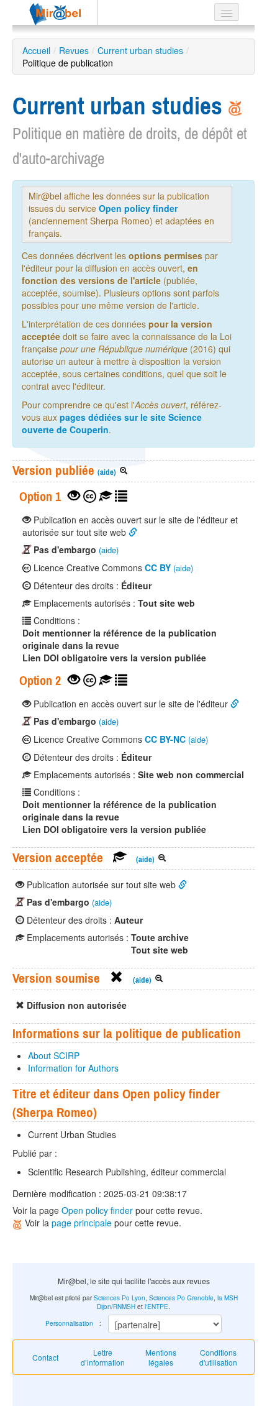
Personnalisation (69, 1323)
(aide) (106, 472)
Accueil (36, 50)
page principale (82, 1222)
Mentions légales (160, 1357)
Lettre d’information (103, 1357)
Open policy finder (138, 208)
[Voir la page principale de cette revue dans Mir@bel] (235, 105)
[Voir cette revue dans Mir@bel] (18, 1222)
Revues (74, 50)
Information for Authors (73, 1068)
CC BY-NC (165, 739)
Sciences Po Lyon (119, 1297)
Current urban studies (140, 50)
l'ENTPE (156, 1306)
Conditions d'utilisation (218, 1357)
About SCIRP (53, 1055)
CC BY (158, 567)
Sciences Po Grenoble (181, 1297)
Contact (45, 1357)
